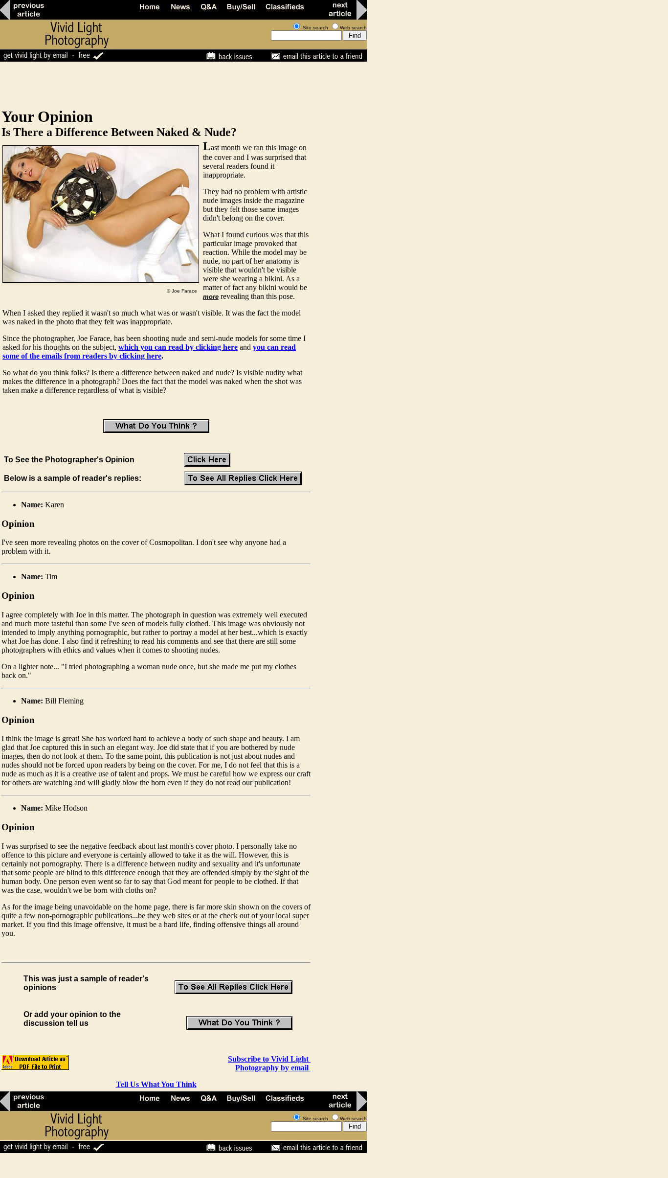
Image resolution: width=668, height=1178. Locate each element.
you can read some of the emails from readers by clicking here (149, 351)
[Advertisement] (178, 84)
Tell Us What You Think (156, 1084)
